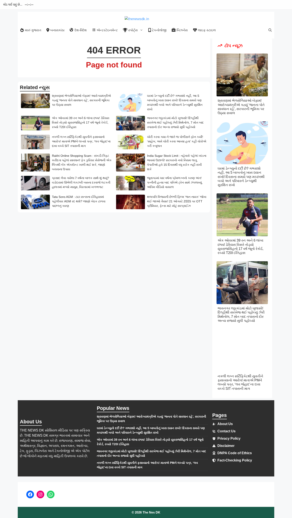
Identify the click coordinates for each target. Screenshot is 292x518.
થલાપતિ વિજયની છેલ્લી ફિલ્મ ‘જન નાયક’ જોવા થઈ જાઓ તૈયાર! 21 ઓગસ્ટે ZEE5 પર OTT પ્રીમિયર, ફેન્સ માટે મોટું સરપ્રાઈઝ (176, 201)
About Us (225, 424)
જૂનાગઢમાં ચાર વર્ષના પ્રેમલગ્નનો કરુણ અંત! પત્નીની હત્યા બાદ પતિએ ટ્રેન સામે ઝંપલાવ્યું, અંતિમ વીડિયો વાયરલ (175, 182)
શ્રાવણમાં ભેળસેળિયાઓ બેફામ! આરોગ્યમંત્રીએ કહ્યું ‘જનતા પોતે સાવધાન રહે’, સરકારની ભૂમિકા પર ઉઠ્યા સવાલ (81, 100)
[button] (270, 30)
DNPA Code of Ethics (234, 453)
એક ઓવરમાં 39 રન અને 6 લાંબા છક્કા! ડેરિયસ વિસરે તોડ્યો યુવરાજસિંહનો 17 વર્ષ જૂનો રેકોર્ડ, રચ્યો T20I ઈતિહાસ (80, 122)
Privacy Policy (228, 438)
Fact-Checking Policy (234, 460)
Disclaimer (225, 446)
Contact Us (226, 431)
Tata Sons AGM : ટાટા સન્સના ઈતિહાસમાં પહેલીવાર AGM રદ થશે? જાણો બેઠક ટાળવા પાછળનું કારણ (78, 201)
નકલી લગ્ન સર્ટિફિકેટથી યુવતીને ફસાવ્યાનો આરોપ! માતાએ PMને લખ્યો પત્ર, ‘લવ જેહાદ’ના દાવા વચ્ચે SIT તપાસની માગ (81, 141)
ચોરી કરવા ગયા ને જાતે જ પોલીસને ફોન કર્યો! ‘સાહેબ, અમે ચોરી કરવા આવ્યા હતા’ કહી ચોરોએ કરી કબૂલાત (176, 141)
